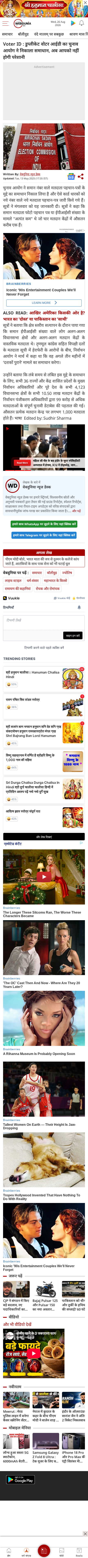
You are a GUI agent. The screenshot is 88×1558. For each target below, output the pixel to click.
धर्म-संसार (33, 580)
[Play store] (73, 23)
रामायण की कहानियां (17, 588)
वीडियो (14, 1317)
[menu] (6, 23)
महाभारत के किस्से (55, 580)
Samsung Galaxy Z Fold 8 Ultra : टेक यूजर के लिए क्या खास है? (46, 1456)
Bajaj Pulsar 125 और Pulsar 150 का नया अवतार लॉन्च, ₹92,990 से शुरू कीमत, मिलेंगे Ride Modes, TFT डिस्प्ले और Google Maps (45, 1305)
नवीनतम (15, 1386)
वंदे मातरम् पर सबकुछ (49, 34)
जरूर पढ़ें (15, 1276)
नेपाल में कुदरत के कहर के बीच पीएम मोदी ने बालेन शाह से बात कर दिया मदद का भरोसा (45, 1415)
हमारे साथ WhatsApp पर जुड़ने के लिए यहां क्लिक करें (44, 524)
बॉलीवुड (23, 34)
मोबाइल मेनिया (20, 1427)
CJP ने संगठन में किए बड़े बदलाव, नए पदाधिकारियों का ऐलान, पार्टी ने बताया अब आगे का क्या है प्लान (16, 1305)
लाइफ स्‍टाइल (13, 580)
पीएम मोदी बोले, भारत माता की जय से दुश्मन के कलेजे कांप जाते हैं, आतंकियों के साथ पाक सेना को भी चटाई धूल (42, 561)
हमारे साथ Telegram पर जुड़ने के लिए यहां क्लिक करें (44, 535)
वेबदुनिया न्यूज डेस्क (30, 174)
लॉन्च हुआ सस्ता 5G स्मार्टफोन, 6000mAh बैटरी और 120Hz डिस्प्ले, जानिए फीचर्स (16, 1456)
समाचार (7, 34)
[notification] (81, 23)
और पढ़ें (76, 511)
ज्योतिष (67, 572)
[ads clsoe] (85, 1534)
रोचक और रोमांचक (48, 588)
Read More (22, 462)
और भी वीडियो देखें (17, 1324)
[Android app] (20, 1479)
